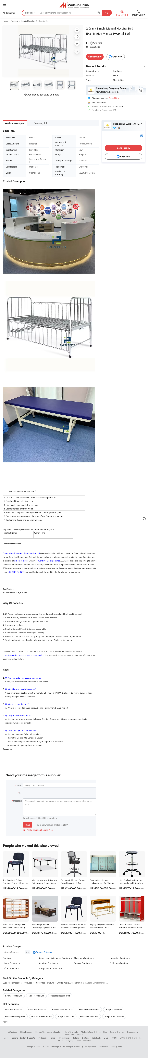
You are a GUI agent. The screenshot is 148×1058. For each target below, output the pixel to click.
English (23, 1038)
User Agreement (90, 1046)
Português (42, 1038)
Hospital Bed (43, 21)
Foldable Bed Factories (89, 1009)
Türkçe (59, 1040)
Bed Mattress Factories (62, 1009)
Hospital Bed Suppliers (15, 1016)
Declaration (103, 1046)
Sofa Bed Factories (13, 1009)
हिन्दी (129, 1038)
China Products (26, 1032)
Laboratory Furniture (119, 958)
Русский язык (64, 1038)
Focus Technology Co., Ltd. (55, 1046)
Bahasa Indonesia (84, 1040)
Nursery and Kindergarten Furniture (54, 958)
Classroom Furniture (83, 958)
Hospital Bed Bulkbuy (114, 1016)
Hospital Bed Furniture (41, 1016)
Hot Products (12, 1032)
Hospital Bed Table (66, 1016)
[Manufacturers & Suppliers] (74, 5)
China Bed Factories (37, 1009)
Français (53, 1038)
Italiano (76, 1038)
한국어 (114, 1038)
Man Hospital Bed (36, 995)
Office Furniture (10, 968)
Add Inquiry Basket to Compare (43, 94)
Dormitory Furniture (47, 963)
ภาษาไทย (137, 1038)
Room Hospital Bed (13, 995)
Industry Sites (101, 1032)
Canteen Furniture (82, 963)
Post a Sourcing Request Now (38, 830)
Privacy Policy (116, 1046)
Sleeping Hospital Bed (60, 995)
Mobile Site (69, 1034)
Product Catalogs (44, 952)
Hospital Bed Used (114, 1009)
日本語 (122, 1038)
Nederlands (96, 1038)
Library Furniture (10, 963)
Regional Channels (117, 1032)
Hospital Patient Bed (89, 1016)
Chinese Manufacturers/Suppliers (48, 1032)
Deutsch (85, 1038)
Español (32, 1038)
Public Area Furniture (119, 963)
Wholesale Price (87, 1032)
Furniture (14, 21)
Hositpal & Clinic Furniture (50, 968)
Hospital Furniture (28, 21)
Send (27, 824)
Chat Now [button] (117, 56)
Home (5, 21)
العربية (106, 1038)
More (5, 1021)
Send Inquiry (94, 56)
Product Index (132, 1032)
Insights (80, 1034)
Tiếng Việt (69, 1040)
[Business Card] (141, 135)
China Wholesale (71, 1032)
